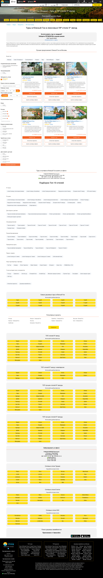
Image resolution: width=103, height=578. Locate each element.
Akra (40, 482)
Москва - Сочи (74, 546)
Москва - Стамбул (76, 559)
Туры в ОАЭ (36, 555)
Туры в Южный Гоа (61, 555)
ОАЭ (63, 346)
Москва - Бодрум (76, 550)
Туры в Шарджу (48, 550)
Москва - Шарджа (76, 556)
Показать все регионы (5, 121)
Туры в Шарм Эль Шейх (51, 549)
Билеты (33, 1)
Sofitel (40, 515)
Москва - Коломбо (87, 556)
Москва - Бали (88, 558)
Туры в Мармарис (63, 546)
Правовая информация (8, 569)
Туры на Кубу (38, 547)
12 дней (17, 305)
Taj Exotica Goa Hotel (28, 77)
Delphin (85, 477)
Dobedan (63, 477)
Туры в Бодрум (55, 547)
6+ (6, 90)
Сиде (17, 343)
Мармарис (62, 343)
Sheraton (17, 497)
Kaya (85, 474)
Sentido (40, 497)
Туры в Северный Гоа (50, 555)
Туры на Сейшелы (36, 549)
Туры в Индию (24, 553)
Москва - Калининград (77, 547)
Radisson (63, 497)
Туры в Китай (36, 550)
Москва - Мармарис (86, 550)
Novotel (17, 500)
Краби (85, 352)
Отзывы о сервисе (8, 567)
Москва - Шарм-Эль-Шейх (77, 553)
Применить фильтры (10, 164)
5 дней (40, 300)
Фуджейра (85, 349)
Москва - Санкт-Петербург (86, 546)
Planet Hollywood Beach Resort (75, 121)
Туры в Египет (22, 547)
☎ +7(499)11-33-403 (46, 176)
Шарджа (63, 349)
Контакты (9, 553)
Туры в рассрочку (8, 566)
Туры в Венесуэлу (35, 552)
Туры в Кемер (48, 547)
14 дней (63, 305)
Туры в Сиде (50, 556)
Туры (14, 1)
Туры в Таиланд (37, 546)
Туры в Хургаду (62, 547)
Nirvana (63, 471)
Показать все (53, 327)
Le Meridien (40, 521)
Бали (40, 360)
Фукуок (40, 357)
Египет (85, 343)
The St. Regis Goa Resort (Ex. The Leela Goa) (79, 77)
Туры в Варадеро (61, 553)
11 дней (85, 302)
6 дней (62, 300)
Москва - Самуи (76, 555)
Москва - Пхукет (88, 553)
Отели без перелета (32, 96)
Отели (22, 1)
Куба (85, 357)
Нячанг (85, 354)
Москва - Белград (87, 559)
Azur (17, 503)
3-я (17, 95)
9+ (17, 90)
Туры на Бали (61, 556)
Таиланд (17, 352)
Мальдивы (17, 360)
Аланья (40, 341)
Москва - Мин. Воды (76, 549)
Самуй (62, 352)
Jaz (63, 500)
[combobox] (19, 5)
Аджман (40, 349)
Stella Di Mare (85, 494)
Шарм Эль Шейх (40, 346)
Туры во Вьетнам (24, 552)
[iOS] (85, 536)
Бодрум (40, 343)
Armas (17, 482)
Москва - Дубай (87, 555)
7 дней (85, 300)
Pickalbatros (85, 497)
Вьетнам (63, 354)
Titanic (17, 471)
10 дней (63, 302)
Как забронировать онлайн (8, 564)
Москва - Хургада (76, 552)
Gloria (40, 477)
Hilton (85, 500)
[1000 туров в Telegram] (8, 548)
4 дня (17, 300)
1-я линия (5, 95)
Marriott (17, 521)
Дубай (17, 349)
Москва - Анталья (87, 549)
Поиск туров (97, 4)
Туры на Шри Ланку (30, 547)
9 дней (40, 302)
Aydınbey (63, 479)
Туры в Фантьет (63, 552)
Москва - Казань (88, 547)
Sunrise (63, 494)
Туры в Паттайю (48, 552)
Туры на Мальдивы (24, 549)
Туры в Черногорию (25, 555)
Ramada (17, 518)
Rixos (40, 471)
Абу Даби (85, 346)
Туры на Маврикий (25, 550)
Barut (40, 479)
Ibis (63, 521)
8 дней (17, 302)
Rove (85, 515)
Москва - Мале (81, 558)
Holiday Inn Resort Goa (28, 121)
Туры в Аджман (56, 550)
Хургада (17, 346)
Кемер (85, 341)
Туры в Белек (55, 546)
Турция (17, 341)
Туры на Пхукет (63, 550)
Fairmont (17, 523)
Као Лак (17, 354)
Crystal (17, 479)
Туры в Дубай (62, 549)
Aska (85, 479)
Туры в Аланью (48, 546)
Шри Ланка (62, 357)
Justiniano (17, 477)
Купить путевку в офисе (32, 99)
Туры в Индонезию (35, 553)
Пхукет (40, 354)
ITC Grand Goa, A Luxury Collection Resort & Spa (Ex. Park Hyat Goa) (63, 77)
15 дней (85, 305)
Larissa (40, 474)
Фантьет (17, 357)
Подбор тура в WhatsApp (9, 573)
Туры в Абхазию (23, 546)
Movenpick (40, 500)
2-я (11, 95)
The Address (17, 515)
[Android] (76, 536)
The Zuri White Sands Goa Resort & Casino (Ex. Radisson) (60, 121)
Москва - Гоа (74, 558)
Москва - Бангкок (87, 552)
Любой (2, 90)
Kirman (62, 474)
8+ (14, 90)
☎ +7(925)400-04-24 (57, 176)
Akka (63, 482)
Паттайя (40, 352)
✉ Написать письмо (9, 556)
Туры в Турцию (30, 546)
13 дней (40, 305)
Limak (17, 474)
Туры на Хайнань (50, 553)
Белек (62, 341)
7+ (10, 90)
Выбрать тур (32, 93)
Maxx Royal (85, 471)
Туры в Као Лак (55, 552)
